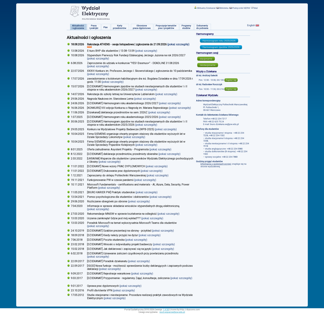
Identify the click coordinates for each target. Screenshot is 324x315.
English (251, 25)
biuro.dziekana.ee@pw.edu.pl (224, 124)
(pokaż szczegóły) (178, 44)
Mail (256, 8)
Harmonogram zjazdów (220, 47)
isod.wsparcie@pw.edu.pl (172, 312)
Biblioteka (223, 8)
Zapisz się (231, 80)
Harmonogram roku (219, 40)
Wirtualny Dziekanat (206, 8)
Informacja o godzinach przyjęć (215, 164)
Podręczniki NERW (241, 8)
